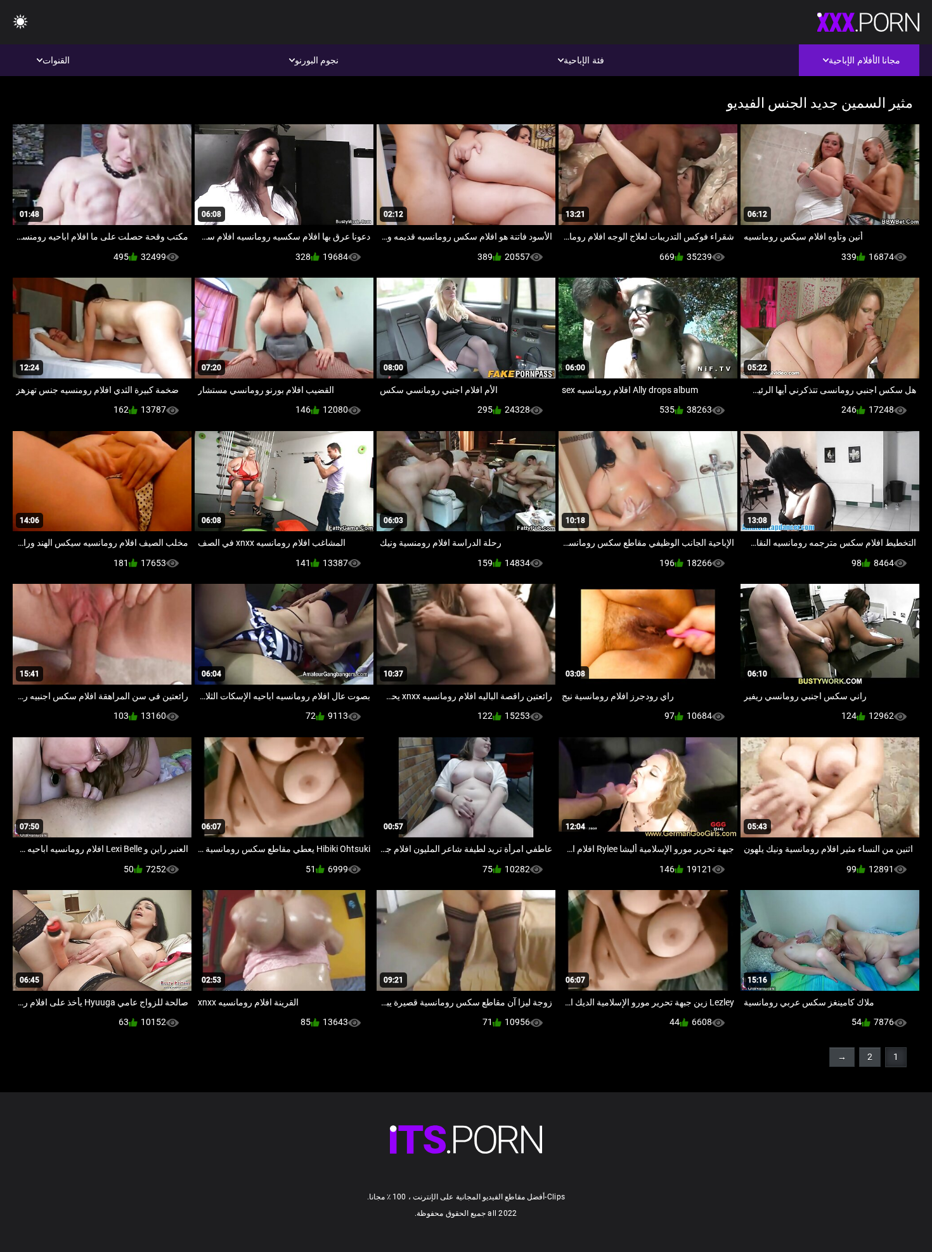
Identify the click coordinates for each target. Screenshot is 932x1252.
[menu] (20, 22)
